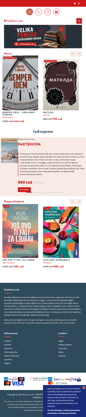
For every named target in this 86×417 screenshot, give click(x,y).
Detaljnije (24, 190)
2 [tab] (45, 45)
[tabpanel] (43, 36)
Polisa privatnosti (11, 356)
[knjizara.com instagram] (79, 3)
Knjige (60, 341)
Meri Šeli (46, 115)
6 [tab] (48, 192)
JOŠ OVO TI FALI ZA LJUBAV (18, 260)
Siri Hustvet (47, 263)
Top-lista (62, 348)
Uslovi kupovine (11, 352)
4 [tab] (39, 192)
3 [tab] (34, 192)
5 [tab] (43, 192)
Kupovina (8, 348)
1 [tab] (39, 45)
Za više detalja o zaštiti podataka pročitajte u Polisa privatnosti (63, 412)
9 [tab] (61, 192)
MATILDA (48, 112)
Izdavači (61, 356)
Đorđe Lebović (7, 117)
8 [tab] (57, 192)
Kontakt (7, 344)
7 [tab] (52, 192)
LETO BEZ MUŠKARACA (56, 260)
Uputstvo (8, 359)
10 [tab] (43, 193)
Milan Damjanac (8, 263)
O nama (7, 341)
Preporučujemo (14, 201)
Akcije (60, 352)
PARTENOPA (29, 144)
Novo (7, 53)
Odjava (7, 363)
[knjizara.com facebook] (75, 3)
